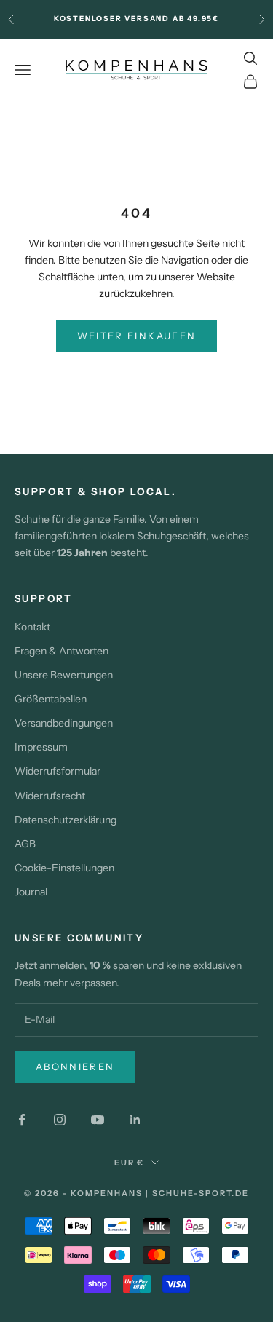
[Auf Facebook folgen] (22, 1119)
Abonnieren (75, 1066)
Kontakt (32, 626)
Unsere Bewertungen (64, 674)
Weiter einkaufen (136, 335)
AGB (25, 843)
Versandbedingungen (64, 722)
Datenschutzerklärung (65, 819)
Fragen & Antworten (61, 650)
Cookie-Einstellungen (64, 867)
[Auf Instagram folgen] (59, 1119)
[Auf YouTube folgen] (97, 1119)
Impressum (41, 746)
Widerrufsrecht (50, 795)
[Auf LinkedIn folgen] (135, 1119)
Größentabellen (51, 698)
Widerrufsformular (57, 770)
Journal (31, 891)
